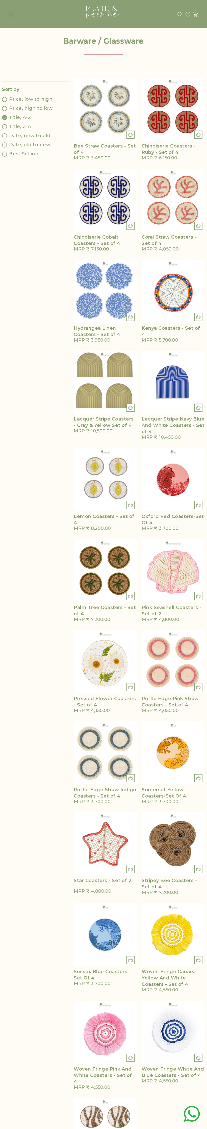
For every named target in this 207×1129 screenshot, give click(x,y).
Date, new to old (29, 135)
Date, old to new (29, 145)
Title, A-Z (20, 117)
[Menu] (11, 13)
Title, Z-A (20, 126)
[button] (104, 81)
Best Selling (24, 154)
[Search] (179, 14)
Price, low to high (31, 99)
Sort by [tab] (10, 89)
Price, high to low (31, 108)
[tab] (35, 127)
